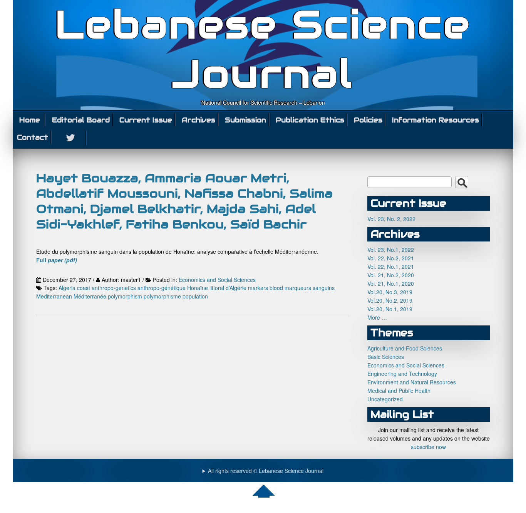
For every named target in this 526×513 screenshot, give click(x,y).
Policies (368, 120)
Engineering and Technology (402, 373)
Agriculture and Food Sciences (404, 348)
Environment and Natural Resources (411, 382)
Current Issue (145, 120)
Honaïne (197, 288)
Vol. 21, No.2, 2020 (390, 275)
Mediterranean (54, 296)
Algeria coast (74, 288)
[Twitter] (70, 138)
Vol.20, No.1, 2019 (389, 309)
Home (29, 120)
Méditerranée (90, 296)
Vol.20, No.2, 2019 (389, 300)
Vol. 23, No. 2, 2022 (391, 219)
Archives (198, 120)
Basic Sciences (385, 356)
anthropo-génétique (161, 288)
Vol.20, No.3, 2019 (389, 292)
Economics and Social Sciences (217, 279)
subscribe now (428, 447)
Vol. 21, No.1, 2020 (390, 283)
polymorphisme (162, 296)
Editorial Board (81, 120)
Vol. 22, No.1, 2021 (390, 266)
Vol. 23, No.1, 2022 (390, 249)
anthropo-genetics (114, 288)
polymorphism (125, 296)
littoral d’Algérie (227, 288)
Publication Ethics (310, 120)
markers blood (265, 288)
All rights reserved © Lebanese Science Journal (265, 470)
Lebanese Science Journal (263, 49)
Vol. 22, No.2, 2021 (390, 258)
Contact (32, 137)
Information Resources (435, 120)
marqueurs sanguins (310, 288)
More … (377, 317)
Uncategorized (385, 399)
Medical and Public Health (399, 390)
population (195, 296)
